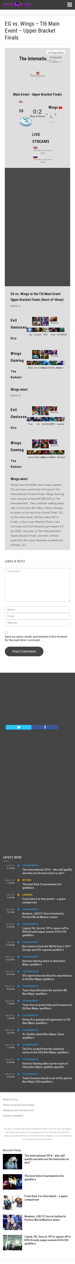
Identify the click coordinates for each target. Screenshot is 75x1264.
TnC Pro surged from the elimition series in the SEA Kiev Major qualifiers (45, 1050)
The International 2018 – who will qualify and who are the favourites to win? (47, 871)
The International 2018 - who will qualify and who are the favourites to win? (46, 1159)
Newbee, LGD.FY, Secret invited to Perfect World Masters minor (43, 915)
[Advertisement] (37, 226)
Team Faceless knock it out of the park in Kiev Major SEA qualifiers (47, 1079)
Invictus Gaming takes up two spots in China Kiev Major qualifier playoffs (45, 1065)
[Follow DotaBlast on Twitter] (19, 727)
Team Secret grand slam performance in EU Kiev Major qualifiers (47, 1006)
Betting (26, 880)
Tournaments (30, 865)
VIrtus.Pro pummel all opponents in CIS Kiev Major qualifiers (46, 1021)
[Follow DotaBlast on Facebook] (45, 727)
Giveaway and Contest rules (18, 1110)
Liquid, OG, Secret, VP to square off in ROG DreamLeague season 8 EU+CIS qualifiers (45, 932)
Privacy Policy (10, 1099)
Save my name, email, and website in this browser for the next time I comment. (36, 638)
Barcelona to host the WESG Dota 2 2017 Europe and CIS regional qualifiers (46, 948)
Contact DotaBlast (13, 1115)
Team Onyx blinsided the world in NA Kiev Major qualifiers (44, 992)
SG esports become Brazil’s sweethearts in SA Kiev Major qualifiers (47, 977)
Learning (27, 895)
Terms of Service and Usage (18, 1104)
